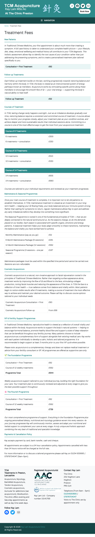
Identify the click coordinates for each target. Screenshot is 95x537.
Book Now (84, 11)
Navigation (49, 20)
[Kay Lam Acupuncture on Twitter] (83, 6)
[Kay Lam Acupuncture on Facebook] (77, 6)
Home (6, 26)
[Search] (72, 6)
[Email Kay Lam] (88, 6)
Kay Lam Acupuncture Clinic (33, 527)
